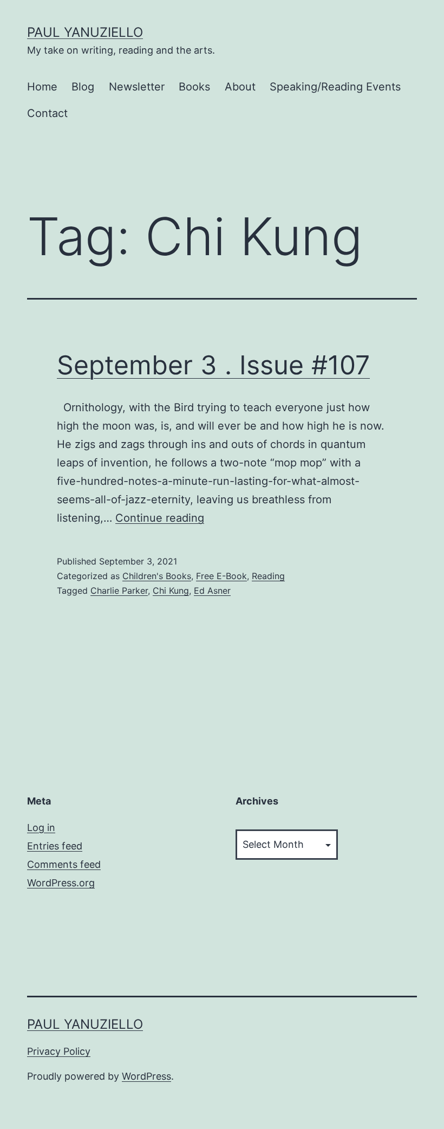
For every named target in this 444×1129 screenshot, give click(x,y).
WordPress (146, 1076)
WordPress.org (61, 882)
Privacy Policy (58, 1051)
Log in (41, 827)
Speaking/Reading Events (335, 86)
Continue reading (159, 517)
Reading (268, 575)
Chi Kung (171, 590)
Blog (82, 86)
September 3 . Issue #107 (213, 365)
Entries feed (54, 846)
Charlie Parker (119, 590)
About (240, 86)
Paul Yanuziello (85, 32)
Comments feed (64, 864)
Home (42, 86)
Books (194, 86)
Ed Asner (212, 590)
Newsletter (137, 86)
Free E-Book (221, 575)
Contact (47, 113)
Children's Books (156, 575)
